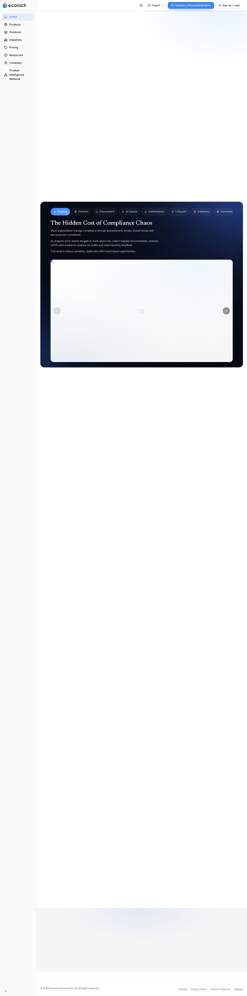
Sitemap (238, 989)
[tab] (60, 211)
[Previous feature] (57, 311)
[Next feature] (226, 311)
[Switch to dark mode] (141, 5)
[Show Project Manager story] (141, 891)
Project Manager (141, 793)
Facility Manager (77, 800)
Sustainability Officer (111, 793)
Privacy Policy (199, 989)
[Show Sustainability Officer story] (138, 891)
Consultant (165, 793)
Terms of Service (220, 989)
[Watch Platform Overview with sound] (142, 131)
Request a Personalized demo (116, 74)
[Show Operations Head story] (152, 891)
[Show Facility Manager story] (149, 891)
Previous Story (76, 891)
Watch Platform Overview (169, 74)
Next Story (209, 891)
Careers (182, 989)
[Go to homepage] (14, 5)
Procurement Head (191, 793)
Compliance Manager (80, 793)
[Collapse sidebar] (18, 991)
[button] (142, 311)
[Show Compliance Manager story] (135, 891)
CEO (125, 800)
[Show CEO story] (154, 891)
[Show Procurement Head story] (146, 891)
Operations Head (104, 800)
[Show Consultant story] (144, 891)
